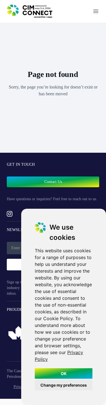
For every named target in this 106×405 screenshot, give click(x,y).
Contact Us (53, 182)
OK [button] (64, 373)
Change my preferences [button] (63, 385)
